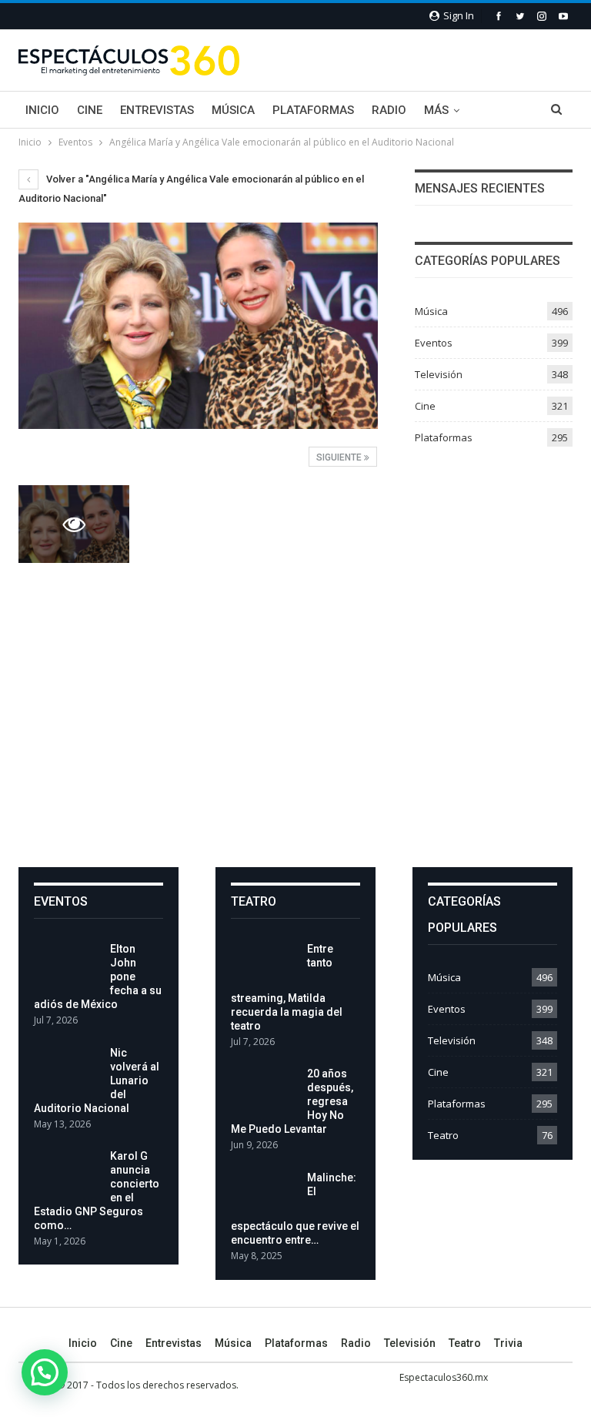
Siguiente (340, 457)
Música (233, 110)
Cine (89, 110)
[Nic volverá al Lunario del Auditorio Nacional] (67, 1070)
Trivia (508, 1343)
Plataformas (313, 110)
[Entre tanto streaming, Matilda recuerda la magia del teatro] (264, 966)
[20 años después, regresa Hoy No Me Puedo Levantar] (264, 1091)
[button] (45, 1372)
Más (436, 110)
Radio (389, 110)
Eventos (433, 343)
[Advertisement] (295, 714)
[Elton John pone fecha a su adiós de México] (67, 966)
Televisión (438, 374)
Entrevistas (157, 110)
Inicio (42, 110)
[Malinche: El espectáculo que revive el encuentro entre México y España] (264, 1195)
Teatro (443, 1135)
